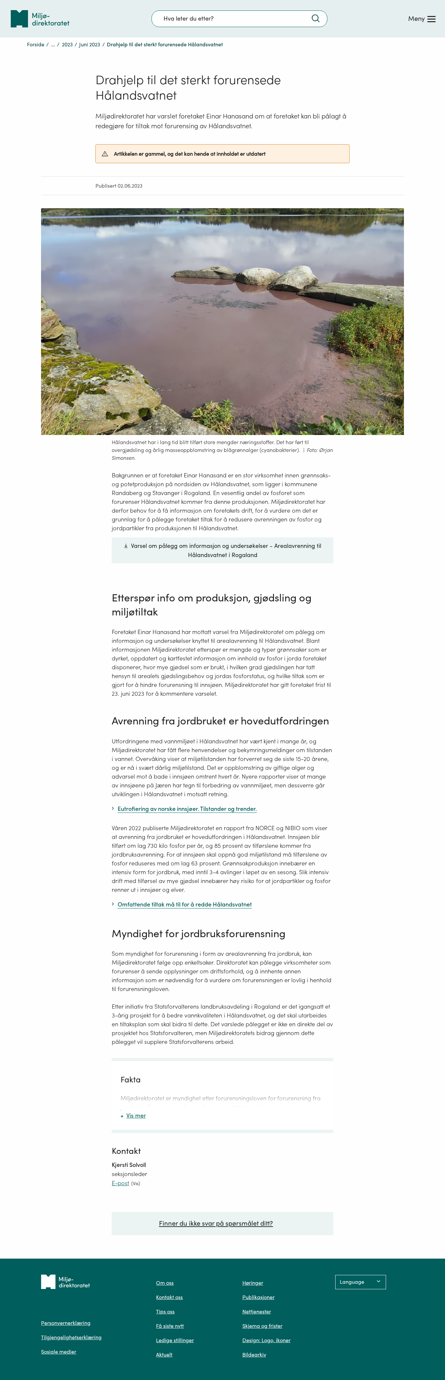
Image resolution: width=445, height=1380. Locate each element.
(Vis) (135, 1183)
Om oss (165, 1282)
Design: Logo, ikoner (266, 1340)
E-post (120, 1183)
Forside (35, 44)
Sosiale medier (58, 1351)
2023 (67, 44)
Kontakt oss (169, 1297)
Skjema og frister (262, 1326)
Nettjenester (256, 1311)
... (53, 44)
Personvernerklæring (66, 1323)
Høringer (252, 1282)
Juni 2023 (89, 44)
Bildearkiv (254, 1354)
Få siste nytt (170, 1326)
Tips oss (165, 1311)
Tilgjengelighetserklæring (71, 1337)
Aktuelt (164, 1354)
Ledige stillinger (175, 1340)
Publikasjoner (258, 1297)
